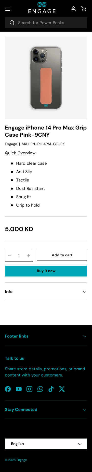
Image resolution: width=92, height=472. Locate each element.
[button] (84, 8)
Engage (11, 144)
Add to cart (62, 255)
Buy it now (46, 270)
